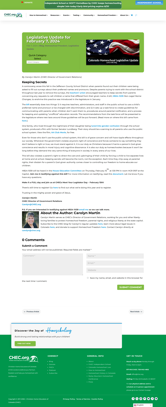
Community (88, 15)
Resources (54, 15)
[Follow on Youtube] (148, 398)
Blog (41, 46)
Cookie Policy (97, 399)
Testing (76, 15)
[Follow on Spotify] (156, 398)
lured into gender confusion (105, 126)
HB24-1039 (118, 96)
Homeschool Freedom (107, 15)
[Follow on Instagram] (140, 398)
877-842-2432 (131, 369)
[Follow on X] (137, 398)
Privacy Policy (69, 399)
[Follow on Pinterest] (144, 398)
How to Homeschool (38, 15)
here (24, 121)
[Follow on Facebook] (133, 398)
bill (27, 104)
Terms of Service (83, 399)
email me (83, 209)
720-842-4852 (143, 369)
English (140, 405)
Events (66, 15)
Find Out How (24, 343)
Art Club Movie (58, 132)
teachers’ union (77, 93)
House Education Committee (67, 171)
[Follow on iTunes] (152, 398)
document (118, 174)
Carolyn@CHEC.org (31, 204)
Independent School (149, 3)
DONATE (28, 2)
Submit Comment (130, 287)
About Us (124, 15)
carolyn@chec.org (31, 230)
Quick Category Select (37, 57)
